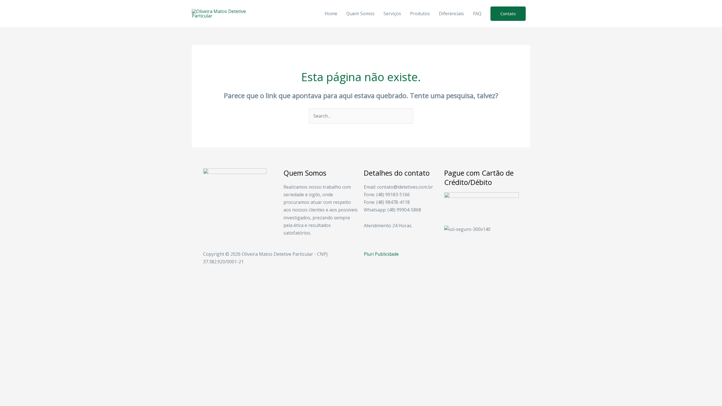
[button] (508, 13)
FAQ (477, 13)
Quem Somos (360, 13)
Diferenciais (451, 13)
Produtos (420, 13)
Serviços (392, 13)
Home (331, 13)
